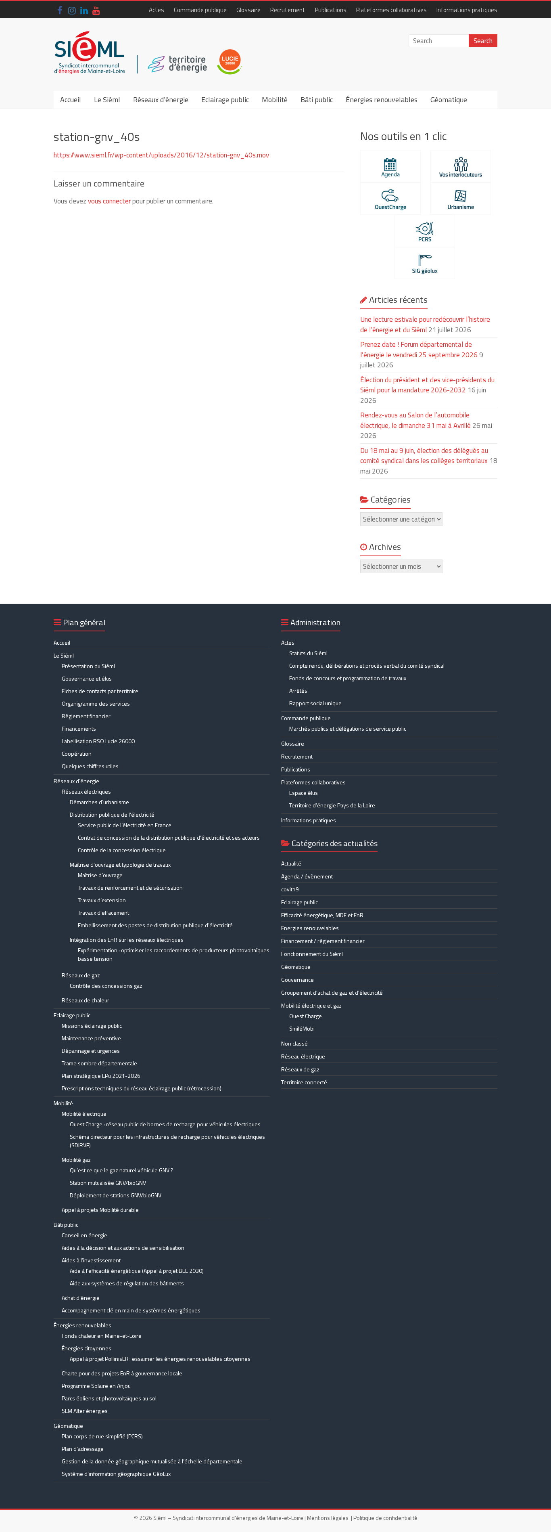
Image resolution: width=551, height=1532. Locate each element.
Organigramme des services (96, 703)
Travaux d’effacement (103, 912)
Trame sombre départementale (99, 1063)
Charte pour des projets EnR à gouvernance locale (122, 1373)
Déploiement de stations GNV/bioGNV (115, 1195)
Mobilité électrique (84, 1113)
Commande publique (200, 10)
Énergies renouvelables (381, 99)
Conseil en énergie (84, 1235)
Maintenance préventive (91, 1038)
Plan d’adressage (83, 1448)
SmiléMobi (302, 1028)
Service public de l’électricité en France (124, 825)
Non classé (294, 1043)
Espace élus (303, 792)
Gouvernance (297, 979)
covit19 (290, 889)
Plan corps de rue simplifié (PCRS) (102, 1436)
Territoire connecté (304, 1082)
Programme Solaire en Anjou (96, 1385)
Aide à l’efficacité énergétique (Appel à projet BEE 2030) (137, 1270)
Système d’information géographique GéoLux (116, 1473)
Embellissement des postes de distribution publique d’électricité (155, 925)
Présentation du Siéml (88, 666)
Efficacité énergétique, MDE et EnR (322, 915)
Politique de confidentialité (385, 1517)
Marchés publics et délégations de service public (347, 728)
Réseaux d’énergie (160, 99)
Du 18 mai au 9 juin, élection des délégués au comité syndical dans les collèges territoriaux (424, 455)
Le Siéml (107, 99)
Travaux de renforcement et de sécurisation (130, 887)
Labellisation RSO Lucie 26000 (98, 741)
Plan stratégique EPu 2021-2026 (101, 1075)
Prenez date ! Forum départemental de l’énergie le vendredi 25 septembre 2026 (419, 349)
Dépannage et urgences (91, 1050)
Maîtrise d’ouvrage (100, 875)
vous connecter (109, 201)
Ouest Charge (305, 1016)
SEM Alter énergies (85, 1410)
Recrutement (287, 10)
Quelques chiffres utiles (90, 766)
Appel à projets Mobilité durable (100, 1209)
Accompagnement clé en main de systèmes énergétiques (131, 1310)
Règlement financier (86, 716)
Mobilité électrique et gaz (311, 1005)
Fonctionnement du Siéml (312, 953)
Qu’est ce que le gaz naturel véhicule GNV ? (121, 1170)
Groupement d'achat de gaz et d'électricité (332, 992)
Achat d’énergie (81, 1297)
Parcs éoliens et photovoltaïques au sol (109, 1398)
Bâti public (317, 99)
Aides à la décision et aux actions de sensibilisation (123, 1247)
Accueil (70, 99)
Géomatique (448, 99)
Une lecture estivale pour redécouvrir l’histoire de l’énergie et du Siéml (425, 324)
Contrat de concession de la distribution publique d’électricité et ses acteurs (169, 837)
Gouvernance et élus (87, 678)
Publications (330, 10)
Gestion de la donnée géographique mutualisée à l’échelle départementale (152, 1461)
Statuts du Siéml (308, 653)
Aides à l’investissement (91, 1260)
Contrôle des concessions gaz (106, 985)
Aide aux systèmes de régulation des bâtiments (127, 1283)
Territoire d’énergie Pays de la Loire (332, 805)
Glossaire (248, 10)
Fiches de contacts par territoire (100, 691)
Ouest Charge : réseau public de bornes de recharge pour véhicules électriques (165, 1124)
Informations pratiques (466, 10)
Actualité (291, 863)
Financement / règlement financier (323, 941)
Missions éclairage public (92, 1025)
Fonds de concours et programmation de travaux (347, 678)
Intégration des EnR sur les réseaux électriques (127, 939)
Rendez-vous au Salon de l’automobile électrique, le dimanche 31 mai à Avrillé (415, 420)
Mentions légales (328, 1517)
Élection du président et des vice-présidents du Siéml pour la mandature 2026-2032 (427, 385)
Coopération (77, 753)
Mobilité (275, 99)
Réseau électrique (303, 1056)
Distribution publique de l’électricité (112, 814)
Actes (156, 10)
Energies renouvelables (310, 928)
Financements (79, 728)
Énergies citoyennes (86, 1348)
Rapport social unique (315, 703)
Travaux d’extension (102, 900)
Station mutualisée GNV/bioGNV (108, 1182)
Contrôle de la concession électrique (122, 850)
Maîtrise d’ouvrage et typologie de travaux (120, 864)
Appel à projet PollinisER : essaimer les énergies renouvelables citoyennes (161, 1358)
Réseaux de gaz (81, 975)
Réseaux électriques (86, 791)
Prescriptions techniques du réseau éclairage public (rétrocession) (141, 1088)
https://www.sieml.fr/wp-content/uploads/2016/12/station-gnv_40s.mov (161, 155)
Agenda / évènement (307, 876)
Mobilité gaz (76, 1159)
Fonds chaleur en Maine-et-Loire (102, 1335)
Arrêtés (298, 690)
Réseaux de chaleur (85, 1000)
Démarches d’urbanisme (99, 802)
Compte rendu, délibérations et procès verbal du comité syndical (367, 665)
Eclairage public (225, 99)
